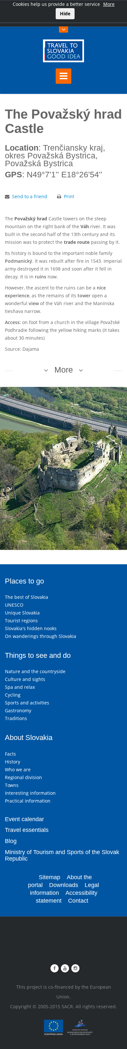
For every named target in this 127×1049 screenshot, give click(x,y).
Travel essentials (27, 830)
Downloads (63, 885)
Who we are (18, 769)
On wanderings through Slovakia (40, 636)
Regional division (23, 777)
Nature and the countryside (35, 671)
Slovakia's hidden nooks (31, 628)
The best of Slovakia (26, 597)
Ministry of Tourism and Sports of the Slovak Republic (62, 855)
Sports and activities (27, 703)
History (12, 762)
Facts (10, 754)
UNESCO (14, 605)
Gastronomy (18, 710)
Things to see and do (38, 655)
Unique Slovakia (22, 613)
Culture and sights (25, 679)
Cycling (13, 695)
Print (69, 196)
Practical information (27, 801)
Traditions (16, 718)
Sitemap (49, 877)
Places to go (24, 581)
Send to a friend (29, 196)
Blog (11, 841)
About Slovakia (28, 737)
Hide (65, 13)
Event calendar (24, 819)
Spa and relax (20, 687)
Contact (78, 900)
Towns (12, 785)
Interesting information (30, 793)
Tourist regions (21, 620)
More (109, 4)
